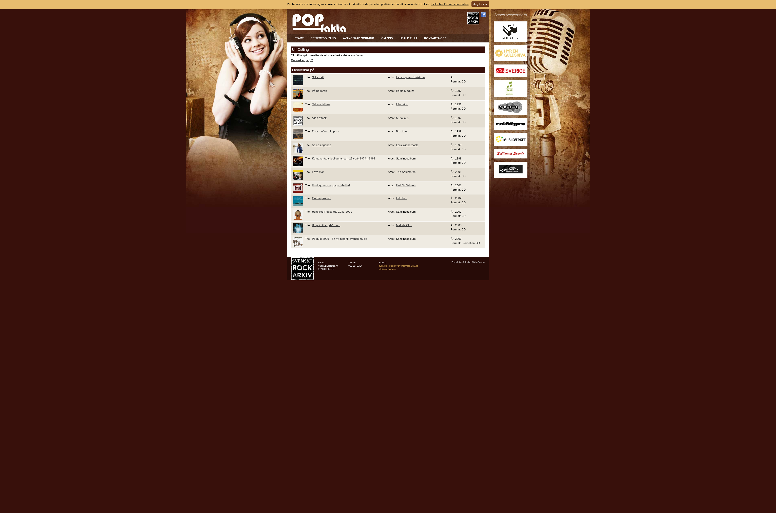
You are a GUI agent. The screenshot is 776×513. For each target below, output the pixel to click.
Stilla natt (318, 77)
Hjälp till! (408, 38)
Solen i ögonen (321, 145)
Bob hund (402, 131)
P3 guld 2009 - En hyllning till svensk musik (339, 238)
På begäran (319, 90)
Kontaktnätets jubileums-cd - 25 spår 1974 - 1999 (343, 158)
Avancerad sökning (358, 38)
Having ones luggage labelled (331, 185)
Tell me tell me (321, 104)
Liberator (402, 104)
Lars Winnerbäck (407, 145)
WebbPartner (478, 262)
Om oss (387, 38)
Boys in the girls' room (326, 225)
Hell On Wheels (406, 185)
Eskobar (401, 198)
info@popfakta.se (387, 269)
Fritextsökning (323, 38)
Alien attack (319, 117)
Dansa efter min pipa (325, 131)
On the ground (321, 198)
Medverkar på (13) (302, 60)
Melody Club (404, 225)
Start (299, 38)
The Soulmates (405, 171)
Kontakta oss (435, 38)
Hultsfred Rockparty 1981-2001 (332, 211)
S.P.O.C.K (402, 117)
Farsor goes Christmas (410, 77)
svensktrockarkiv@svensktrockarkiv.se (398, 266)
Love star (318, 171)
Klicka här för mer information (450, 4)
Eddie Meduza (405, 90)
